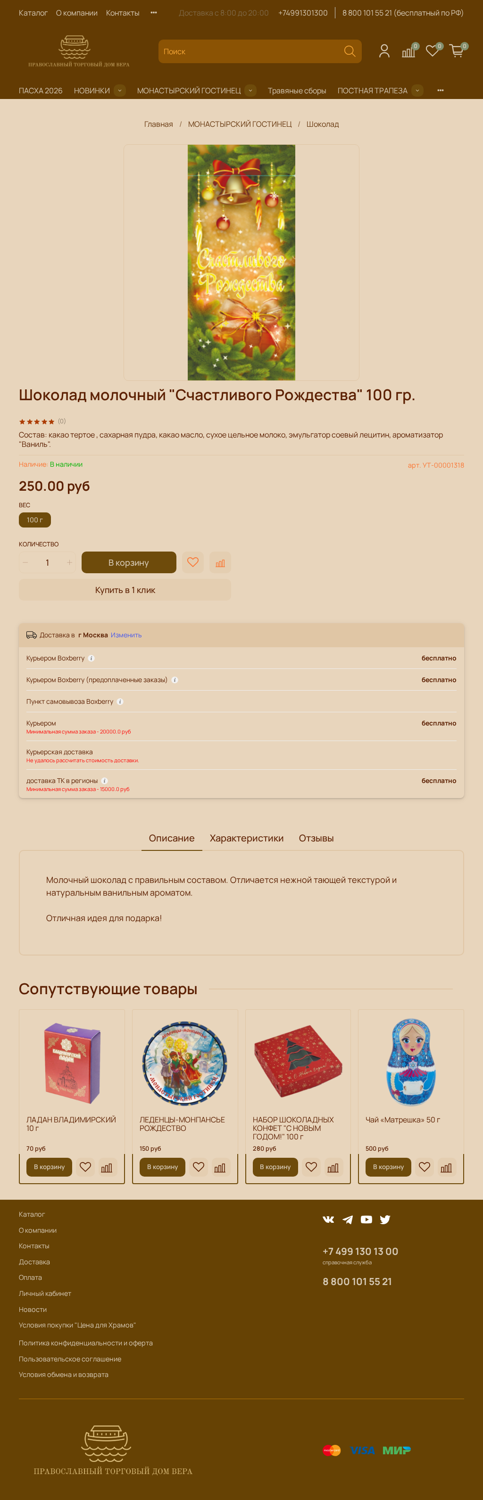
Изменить (126, 635)
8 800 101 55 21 (357, 1281)
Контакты (123, 13)
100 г (35, 519)
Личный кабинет (45, 1293)
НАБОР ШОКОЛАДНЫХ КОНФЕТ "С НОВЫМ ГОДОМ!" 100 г (293, 1128)
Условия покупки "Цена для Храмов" (77, 1324)
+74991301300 (303, 13)
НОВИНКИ (92, 90)
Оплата (30, 1277)
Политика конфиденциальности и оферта (86, 1342)
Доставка (34, 1261)
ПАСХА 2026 (41, 90)
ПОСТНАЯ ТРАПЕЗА (373, 90)
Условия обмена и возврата (63, 1374)
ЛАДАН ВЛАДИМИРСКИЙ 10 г (71, 1123)
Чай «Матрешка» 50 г (403, 1119)
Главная (158, 124)
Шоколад (323, 124)
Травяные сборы (297, 90)
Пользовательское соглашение (70, 1358)
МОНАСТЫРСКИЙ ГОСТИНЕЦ (189, 90)
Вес (24, 505)
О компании (77, 13)
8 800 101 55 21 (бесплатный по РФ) (403, 13)
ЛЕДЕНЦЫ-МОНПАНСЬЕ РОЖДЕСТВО (182, 1123)
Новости (33, 1309)
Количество (38, 544)
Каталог (33, 13)
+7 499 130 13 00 (361, 1251)
